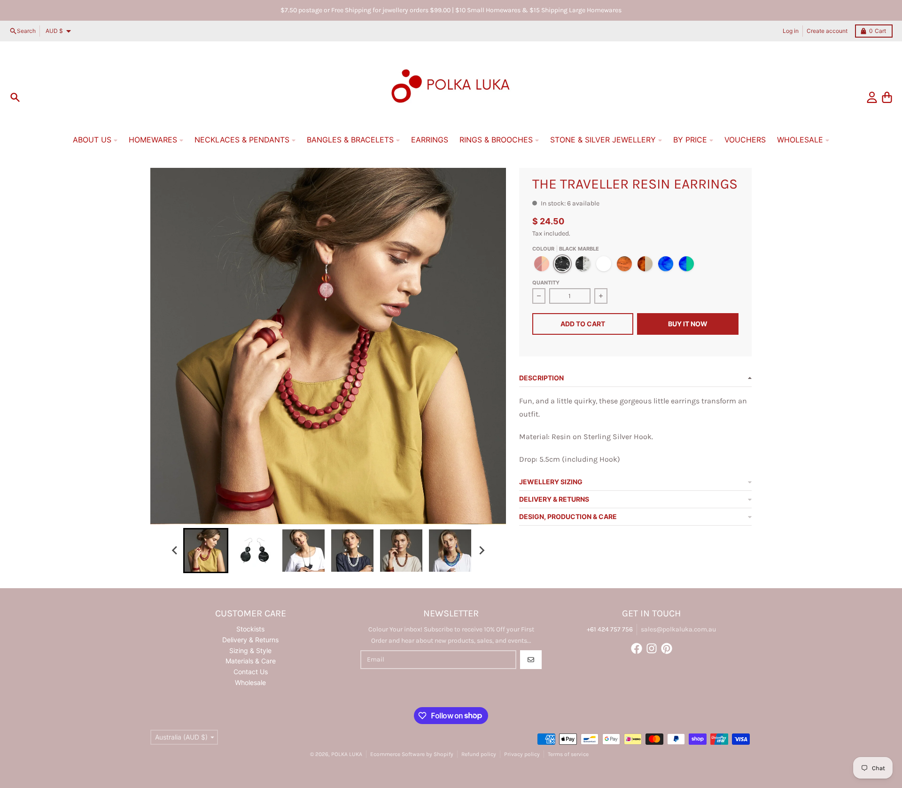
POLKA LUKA (346, 754)
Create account (827, 30)
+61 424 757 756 (610, 629)
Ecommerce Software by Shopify (411, 754)
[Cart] (887, 97)
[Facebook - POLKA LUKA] (636, 648)
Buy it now (688, 324)
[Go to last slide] (174, 550)
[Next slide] (481, 550)
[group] (205, 550)
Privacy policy (522, 754)
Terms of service (568, 754)
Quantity (546, 282)
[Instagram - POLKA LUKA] (651, 648)
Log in (791, 30)
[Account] (872, 97)
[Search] (15, 97)
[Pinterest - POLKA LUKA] (666, 648)
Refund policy (478, 754)
